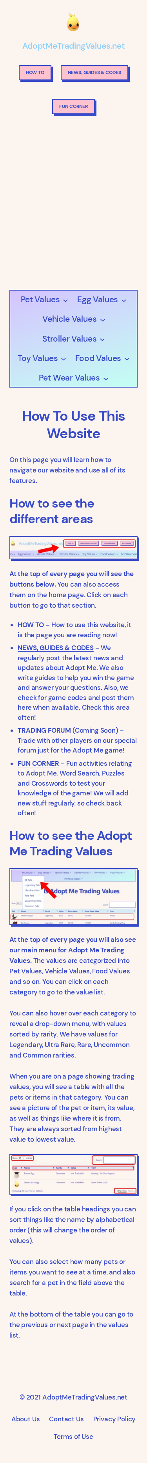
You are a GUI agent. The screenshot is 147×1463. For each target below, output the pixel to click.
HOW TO (35, 72)
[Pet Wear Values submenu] (105, 378)
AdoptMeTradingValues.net (73, 46)
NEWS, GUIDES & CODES (95, 72)
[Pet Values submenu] (65, 299)
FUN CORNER (73, 106)
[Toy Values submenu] (63, 358)
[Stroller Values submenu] (102, 338)
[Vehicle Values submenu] (102, 319)
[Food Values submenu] (126, 358)
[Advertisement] (73, 204)
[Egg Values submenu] (123, 299)
